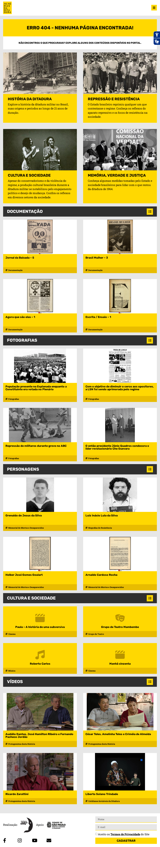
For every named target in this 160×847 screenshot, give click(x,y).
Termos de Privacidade (125, 834)
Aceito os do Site (123, 834)
